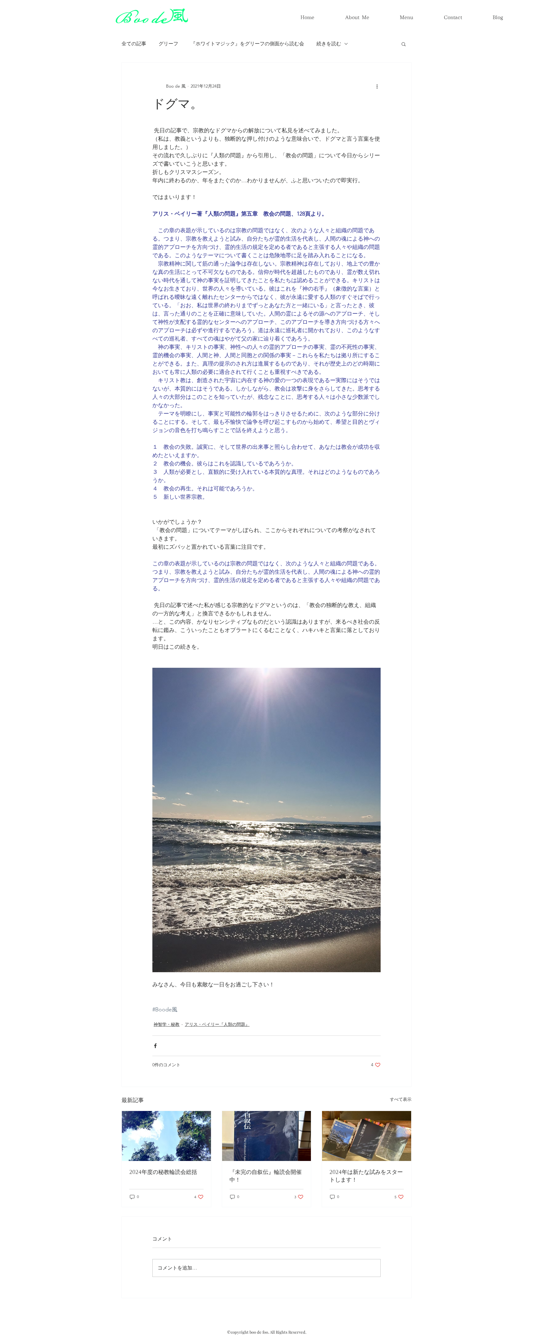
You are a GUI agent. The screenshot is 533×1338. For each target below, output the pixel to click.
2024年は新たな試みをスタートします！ (366, 1176)
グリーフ (168, 44)
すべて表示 (400, 1099)
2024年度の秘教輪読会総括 (163, 1172)
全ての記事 (134, 44)
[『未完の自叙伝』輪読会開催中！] (266, 1136)
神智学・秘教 (167, 1024)
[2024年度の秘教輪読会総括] (166, 1136)
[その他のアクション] (377, 86)
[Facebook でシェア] (155, 1046)
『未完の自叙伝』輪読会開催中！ (265, 1176)
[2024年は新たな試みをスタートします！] (366, 1136)
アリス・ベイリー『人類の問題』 (217, 1024)
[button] (404, 43)
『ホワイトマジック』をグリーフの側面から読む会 (247, 44)
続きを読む (328, 44)
